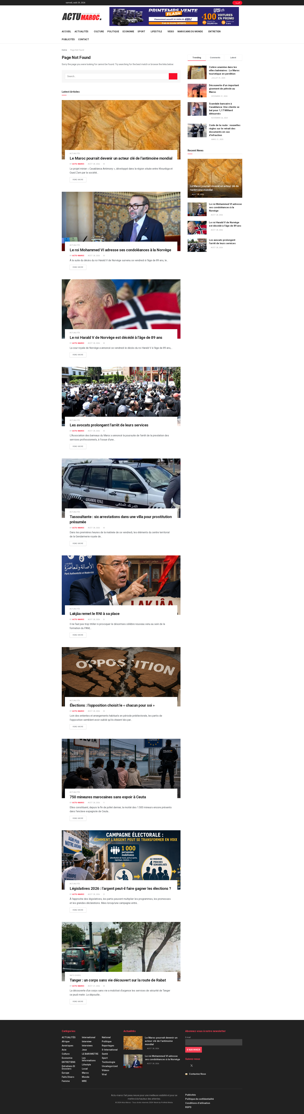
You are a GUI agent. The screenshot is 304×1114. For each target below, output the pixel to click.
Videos (105, 1070)
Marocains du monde (190, 31)
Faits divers (75, 975)
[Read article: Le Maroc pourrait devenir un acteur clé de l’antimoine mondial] (121, 129)
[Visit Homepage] (82, 16)
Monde (85, 1077)
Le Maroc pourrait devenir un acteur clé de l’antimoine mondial (121, 158)
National (106, 1037)
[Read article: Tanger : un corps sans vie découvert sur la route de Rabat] (121, 951)
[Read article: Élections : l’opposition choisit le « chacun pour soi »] (121, 676)
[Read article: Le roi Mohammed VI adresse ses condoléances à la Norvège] (121, 221)
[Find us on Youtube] (197, 1065)
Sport (141, 31)
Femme (66, 1081)
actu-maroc (78, 164)
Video (171, 31)
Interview (86, 1041)
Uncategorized (110, 1066)
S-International (110, 1049)
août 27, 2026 (93, 986)
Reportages (108, 1045)
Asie (64, 1049)
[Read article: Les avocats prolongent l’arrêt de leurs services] (121, 396)
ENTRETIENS (68, 1062)
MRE (84, 1081)
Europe (65, 1073)
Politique (113, 31)
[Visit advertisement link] (174, 16)
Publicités (68, 39)
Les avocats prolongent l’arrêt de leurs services (109, 425)
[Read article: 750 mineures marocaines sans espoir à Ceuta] (121, 768)
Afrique (66, 1041)
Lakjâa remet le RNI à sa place (95, 613)
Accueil (66, 31)
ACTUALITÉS (81, 31)
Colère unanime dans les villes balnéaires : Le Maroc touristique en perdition (224, 70)
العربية (237, 3)
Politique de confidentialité (199, 1099)
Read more (79, 179)
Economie (128, 31)
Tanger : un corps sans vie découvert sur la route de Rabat (118, 980)
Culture (99, 31)
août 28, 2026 (93, 164)
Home (64, 50)
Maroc (85, 1073)
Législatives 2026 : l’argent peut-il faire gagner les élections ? (120, 888)
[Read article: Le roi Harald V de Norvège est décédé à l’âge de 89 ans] (121, 309)
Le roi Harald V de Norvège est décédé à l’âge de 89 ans (116, 337)
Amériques (67, 1045)
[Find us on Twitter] (191, 1065)
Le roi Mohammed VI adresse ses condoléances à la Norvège (120, 250)
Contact (83, 39)
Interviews (87, 1045)
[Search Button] (241, 35)
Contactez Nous (197, 1074)
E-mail (188, 1037)
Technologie (108, 1062)
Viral (104, 1074)
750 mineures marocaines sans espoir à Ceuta (108, 797)
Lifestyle (156, 31)
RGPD (188, 1107)
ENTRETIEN (214, 31)
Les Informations (89, 1059)
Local (85, 1068)
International (88, 1037)
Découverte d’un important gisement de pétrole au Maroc (224, 88)
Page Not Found (77, 50)
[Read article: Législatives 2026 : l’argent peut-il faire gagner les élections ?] (121, 860)
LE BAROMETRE (90, 1054)
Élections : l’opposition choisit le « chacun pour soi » (112, 705)
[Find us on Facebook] (186, 1065)
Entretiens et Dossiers (68, 1067)
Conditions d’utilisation (197, 1103)
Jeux (84, 1049)
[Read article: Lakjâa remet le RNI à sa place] (121, 585)
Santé (105, 1054)
